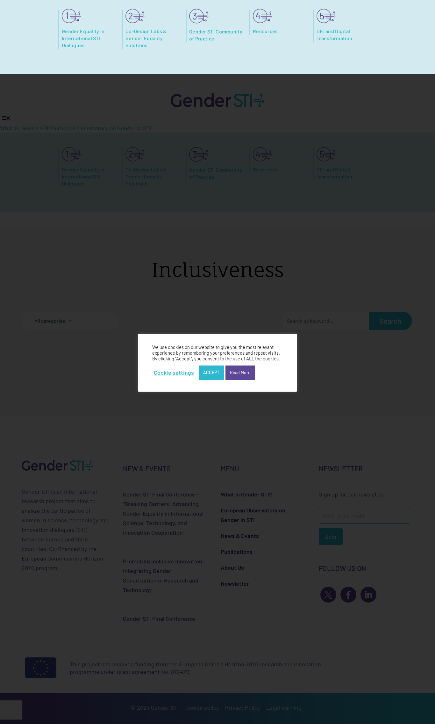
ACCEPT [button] (211, 372)
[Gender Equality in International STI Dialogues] (71, 15)
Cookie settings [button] (174, 372)
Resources (265, 31)
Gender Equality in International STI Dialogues (83, 38)
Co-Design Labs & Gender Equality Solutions (146, 38)
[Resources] (262, 15)
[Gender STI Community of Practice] (199, 16)
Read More (240, 372)
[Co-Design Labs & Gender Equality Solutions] (135, 15)
